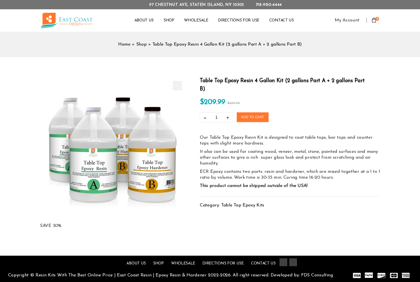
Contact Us (281, 20)
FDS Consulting (318, 275)
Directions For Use (238, 20)
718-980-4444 (269, 5)
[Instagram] (293, 262)
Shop (169, 20)
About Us (144, 20)
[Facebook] (283, 262)
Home (124, 44)
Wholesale (196, 20)
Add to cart (252, 117)
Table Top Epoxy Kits (242, 205)
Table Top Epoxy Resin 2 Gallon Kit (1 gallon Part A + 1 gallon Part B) (377, 79)
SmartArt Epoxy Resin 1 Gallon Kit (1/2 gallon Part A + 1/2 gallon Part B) (370, 79)
